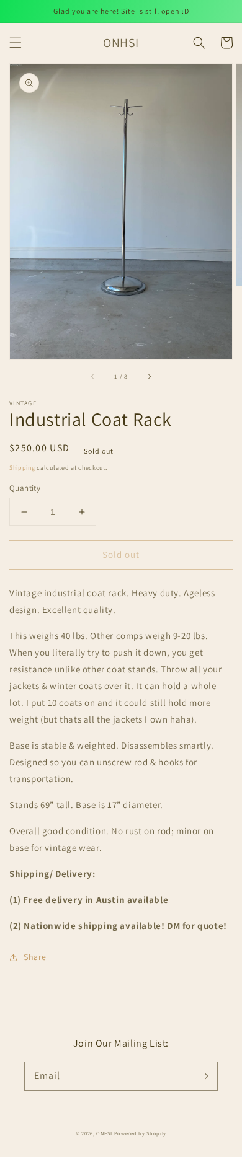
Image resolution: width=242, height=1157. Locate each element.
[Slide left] (93, 376)
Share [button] (35, 956)
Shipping (22, 468)
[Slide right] (149, 376)
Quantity (24, 488)
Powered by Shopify (140, 1133)
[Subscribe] (203, 1075)
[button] (15, 42)
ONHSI (104, 1133)
